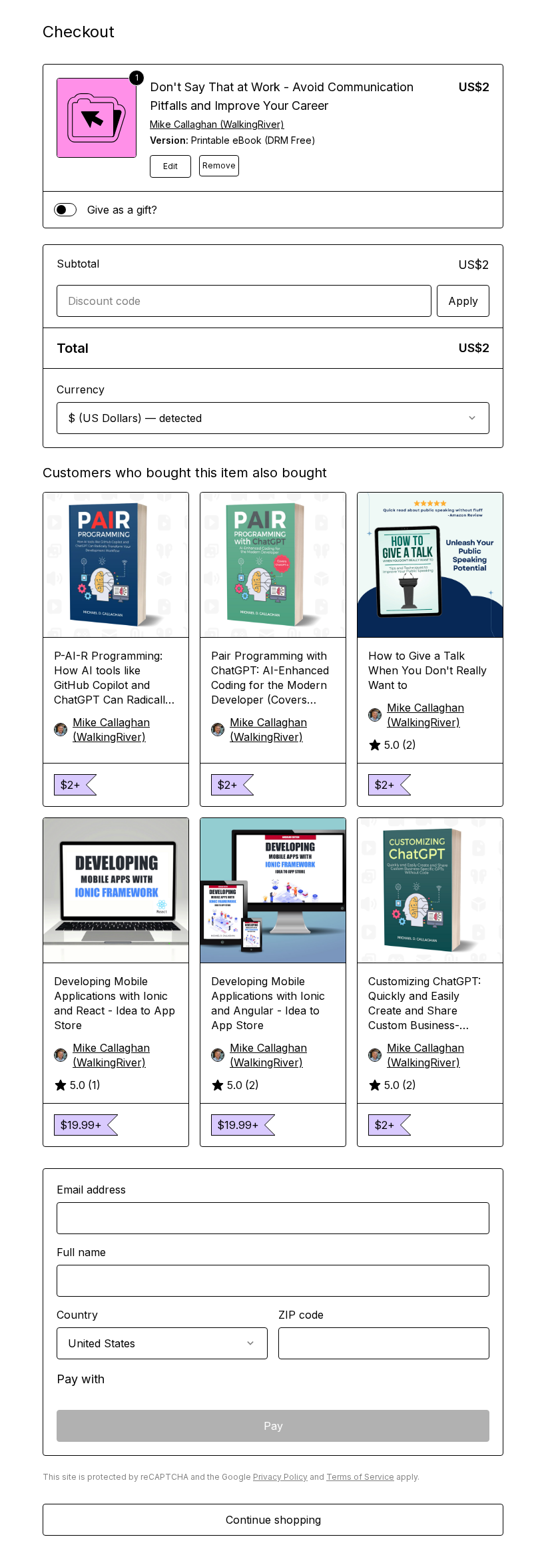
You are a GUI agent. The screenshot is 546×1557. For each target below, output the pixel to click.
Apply (463, 301)
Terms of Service (360, 1477)
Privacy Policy (280, 1477)
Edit (170, 166)
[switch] (65, 209)
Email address (91, 1189)
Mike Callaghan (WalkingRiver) (217, 124)
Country (77, 1314)
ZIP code (301, 1314)
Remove (219, 165)
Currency (81, 389)
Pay (273, 1426)
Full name (81, 1252)
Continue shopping (273, 1519)
